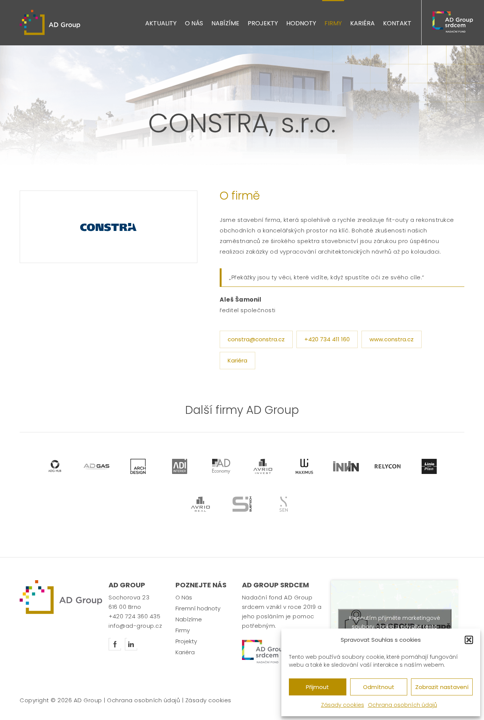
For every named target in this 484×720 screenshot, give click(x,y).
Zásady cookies (342, 705)
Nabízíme (225, 23)
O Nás (194, 23)
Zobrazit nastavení (441, 687)
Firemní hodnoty (197, 608)
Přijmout (317, 687)
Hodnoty (301, 23)
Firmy (333, 23)
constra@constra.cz (256, 339)
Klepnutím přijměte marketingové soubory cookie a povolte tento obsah (394, 626)
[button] (469, 640)
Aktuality (161, 23)
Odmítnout (378, 687)
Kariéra (362, 23)
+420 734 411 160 (327, 339)
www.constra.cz (391, 339)
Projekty (263, 23)
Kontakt (397, 23)
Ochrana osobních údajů (402, 705)
